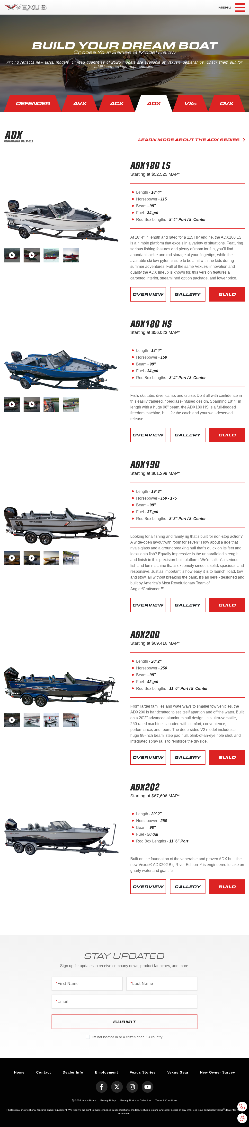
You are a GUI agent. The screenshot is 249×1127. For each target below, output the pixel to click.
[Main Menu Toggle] (240, 7)
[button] (148, 294)
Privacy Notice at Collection (135, 1100)
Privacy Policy (108, 1100)
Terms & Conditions (166, 1100)
